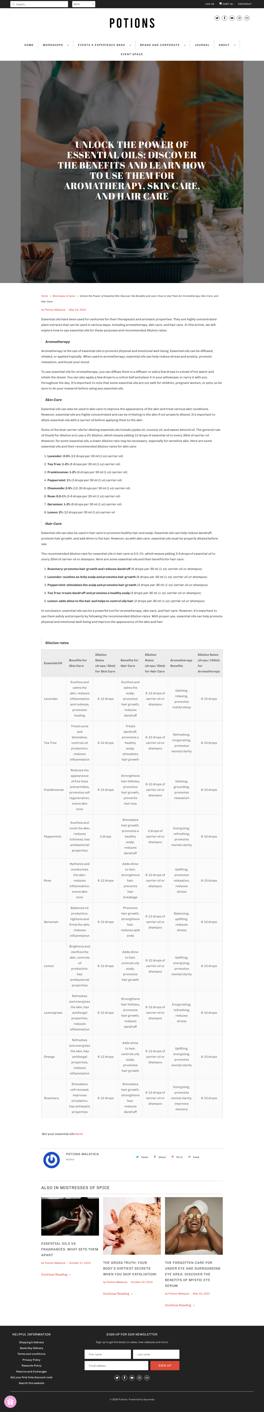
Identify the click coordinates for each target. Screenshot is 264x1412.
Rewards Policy (31, 1365)
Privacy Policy (31, 1359)
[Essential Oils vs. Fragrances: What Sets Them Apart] (70, 1217)
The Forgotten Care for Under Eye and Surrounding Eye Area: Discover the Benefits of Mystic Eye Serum (192, 1274)
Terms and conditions (31, 1353)
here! (79, 1134)
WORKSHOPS (54, 45)
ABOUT (225, 45)
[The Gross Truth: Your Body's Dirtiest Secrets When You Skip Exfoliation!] (132, 1227)
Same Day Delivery (31, 1348)
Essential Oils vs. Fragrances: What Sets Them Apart (69, 1249)
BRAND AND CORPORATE (161, 45)
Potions (123, 1399)
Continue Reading (54, 1274)
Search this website (31, 1383)
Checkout (245, 4)
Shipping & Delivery (31, 1342)
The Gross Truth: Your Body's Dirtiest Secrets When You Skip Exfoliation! (130, 1268)
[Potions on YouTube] (232, 18)
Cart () (227, 4)
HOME (29, 45)
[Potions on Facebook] (224, 18)
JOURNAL (202, 45)
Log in (209, 4)
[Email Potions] (247, 18)
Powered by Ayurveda (141, 1399)
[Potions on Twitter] (217, 18)
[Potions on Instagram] (239, 18)
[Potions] (132, 23)
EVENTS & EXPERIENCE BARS (102, 45)
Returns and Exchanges (31, 1371)
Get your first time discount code (31, 1377)
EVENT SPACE (132, 54)
